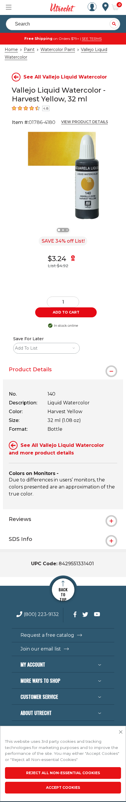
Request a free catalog (47, 635)
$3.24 (57, 258)
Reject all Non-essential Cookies (63, 773)
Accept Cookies (63, 787)
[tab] (63, 369)
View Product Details (84, 122)
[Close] (120, 732)
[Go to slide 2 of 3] (63, 230)
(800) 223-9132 (41, 614)
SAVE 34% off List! (63, 241)
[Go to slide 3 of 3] (67, 230)
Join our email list (41, 649)
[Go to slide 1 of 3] (59, 230)
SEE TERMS (92, 38)
